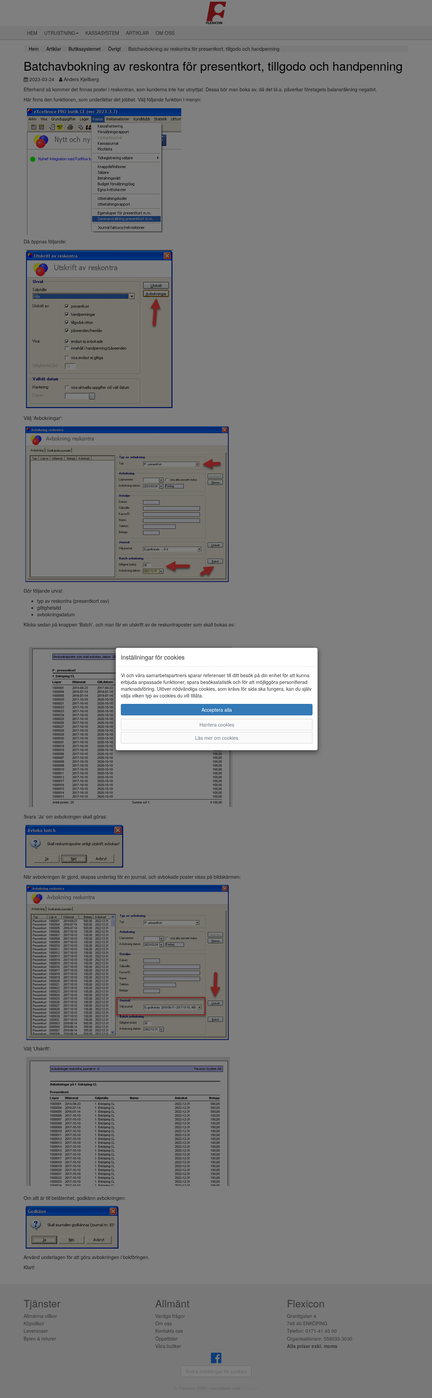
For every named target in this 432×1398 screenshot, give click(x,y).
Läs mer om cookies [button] (216, 737)
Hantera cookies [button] (216, 724)
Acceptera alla (216, 709)
